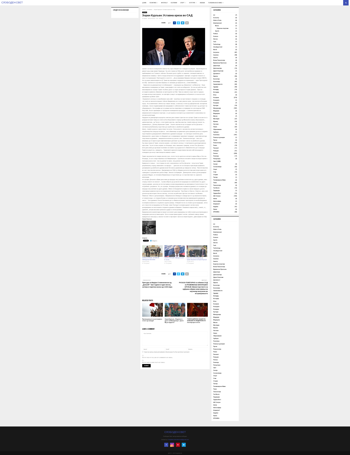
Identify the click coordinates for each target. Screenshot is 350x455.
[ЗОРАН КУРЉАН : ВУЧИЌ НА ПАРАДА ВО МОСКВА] (152, 251)
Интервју (164, 2)
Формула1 (216, 204)
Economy (216, 17)
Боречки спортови (222, 28)
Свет (214, 161)
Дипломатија (217, 68)
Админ (145, 18)
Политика (153, 2)
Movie (217, 25)
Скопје (215, 164)
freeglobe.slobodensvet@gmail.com (178, 439)
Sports (217, 31)
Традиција (216, 190)
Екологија (216, 79)
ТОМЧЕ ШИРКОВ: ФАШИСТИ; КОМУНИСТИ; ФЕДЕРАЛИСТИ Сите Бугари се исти (196, 320)
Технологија (217, 185)
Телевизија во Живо (215, 2)
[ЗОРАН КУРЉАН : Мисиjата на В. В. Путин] (174, 251)
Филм (215, 198)
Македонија (217, 108)
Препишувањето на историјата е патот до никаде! (152, 320)
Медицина (216, 113)
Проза (215, 140)
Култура (192, 2)
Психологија (217, 142)
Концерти (216, 100)
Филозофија (217, 201)
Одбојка (215, 132)
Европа (215, 76)
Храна (215, 209)
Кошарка (216, 103)
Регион (215, 153)
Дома (144, 2)
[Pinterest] (178, 445)
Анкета (215, 57)
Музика (215, 121)
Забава (202, 2)
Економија (216, 81)
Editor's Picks (217, 20)
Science (215, 36)
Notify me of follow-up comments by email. (157, 357)
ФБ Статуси (216, 196)
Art (214, 15)
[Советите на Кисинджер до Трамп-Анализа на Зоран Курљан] (197, 251)
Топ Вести (216, 188)
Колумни (174, 2)
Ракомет (216, 148)
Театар (215, 177)
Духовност (216, 73)
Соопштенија (217, 166)
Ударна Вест (217, 193)
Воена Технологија (219, 60)
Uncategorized (217, 47)
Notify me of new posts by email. (153, 362)
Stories (215, 39)
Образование (217, 129)
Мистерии (216, 118)
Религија (216, 156)
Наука (215, 126)
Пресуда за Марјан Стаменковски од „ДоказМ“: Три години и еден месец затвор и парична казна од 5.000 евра (157, 284)
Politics (215, 33)
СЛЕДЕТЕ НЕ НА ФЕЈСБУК (121, 10)
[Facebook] (166, 445)
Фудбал (215, 206)
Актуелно (216, 52)
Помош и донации (219, 137)
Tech (214, 41)
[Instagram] (172, 445)
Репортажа (216, 158)
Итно (214, 95)
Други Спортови (218, 71)
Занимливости (217, 84)
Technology (216, 44)
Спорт (182, 2)
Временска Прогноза (219, 63)
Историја (216, 92)
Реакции (216, 150)
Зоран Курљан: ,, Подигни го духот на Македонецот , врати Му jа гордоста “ (174, 320)
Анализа (215, 55)
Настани (215, 124)
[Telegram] (184, 445)
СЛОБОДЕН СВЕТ (12, 3)
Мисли (215, 116)
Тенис (215, 182)
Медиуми (216, 111)
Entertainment (217, 23)
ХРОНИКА (216, 212)
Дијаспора (216, 65)
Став (214, 172)
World (215, 49)
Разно (215, 145)
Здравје (215, 87)
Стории (215, 174)
